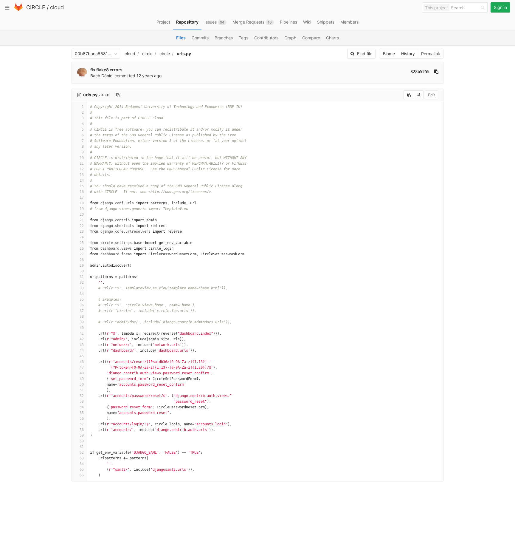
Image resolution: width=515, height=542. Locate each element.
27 (82, 254)
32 (82, 282)
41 (82, 333)
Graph (290, 37)
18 (82, 203)
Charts (332, 37)
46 (82, 362)
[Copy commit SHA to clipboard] (436, 72)
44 (82, 350)
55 (82, 413)
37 (82, 311)
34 (82, 294)
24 (82, 237)
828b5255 (419, 71)
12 (82, 169)
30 (82, 271)
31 (82, 277)
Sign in (500, 7)
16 (82, 192)
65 (82, 469)
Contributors (266, 37)
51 (82, 390)
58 (82, 430)
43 (82, 345)
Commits (200, 37)
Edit (431, 94)
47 (82, 367)
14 (82, 180)
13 (82, 175)
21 (82, 220)
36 (82, 305)
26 (82, 248)
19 (82, 209)
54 (82, 407)
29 (82, 265)
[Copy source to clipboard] (409, 94)
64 (82, 464)
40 (82, 328)
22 (82, 226)
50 (82, 384)
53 (82, 401)
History (408, 53)
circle (147, 53)
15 (82, 186)
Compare (311, 37)
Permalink (430, 53)
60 (82, 441)
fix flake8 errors (106, 69)
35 (82, 299)
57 (82, 424)
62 (82, 452)
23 (82, 231)
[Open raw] (419, 94)
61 (82, 447)
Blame (389, 53)
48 (82, 373)
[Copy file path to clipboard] (117, 95)
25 (82, 243)
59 (82, 435)
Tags (243, 37)
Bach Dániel (101, 75)
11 (82, 163)
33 (82, 288)
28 (82, 260)
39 (82, 322)
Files (181, 37)
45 (82, 356)
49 (82, 379)
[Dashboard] (18, 9)
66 (82, 475)
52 (82, 396)
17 (82, 197)
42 (82, 339)
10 (82, 158)
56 (82, 418)
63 (82, 458)
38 (82, 316)
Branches (224, 37)
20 (82, 214)
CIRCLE (35, 7)
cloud (57, 7)
